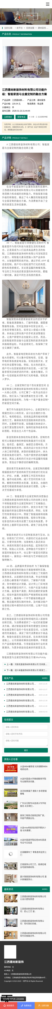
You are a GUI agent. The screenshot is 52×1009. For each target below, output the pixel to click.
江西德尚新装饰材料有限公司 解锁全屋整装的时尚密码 (21, 684)
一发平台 (19, 28)
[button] (24, 19)
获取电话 (21, 117)
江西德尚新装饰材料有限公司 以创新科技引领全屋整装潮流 (21, 706)
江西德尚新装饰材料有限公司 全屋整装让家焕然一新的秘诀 (21, 695)
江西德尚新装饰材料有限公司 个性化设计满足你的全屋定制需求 (21, 712)
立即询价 (8, 117)
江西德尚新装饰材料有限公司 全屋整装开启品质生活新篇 (21, 700)
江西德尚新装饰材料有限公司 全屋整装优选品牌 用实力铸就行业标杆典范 (21, 689)
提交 (26, 750)
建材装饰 (42, 28)
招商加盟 (30, 28)
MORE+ (45, 889)
